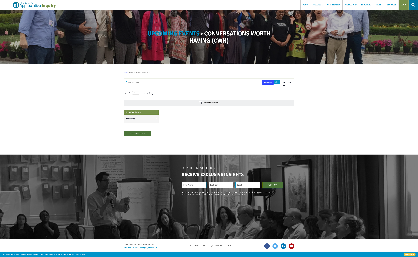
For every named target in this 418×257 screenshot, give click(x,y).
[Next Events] (129, 93)
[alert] (209, 103)
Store (197, 246)
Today (135, 93)
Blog (189, 246)
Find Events (268, 82)
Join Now (272, 185)
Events (126, 72)
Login (228, 246)
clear (277, 82)
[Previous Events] (125, 93)
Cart (204, 246)
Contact (219, 246)
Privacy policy (80, 254)
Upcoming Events (173, 33)
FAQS (211, 246)
